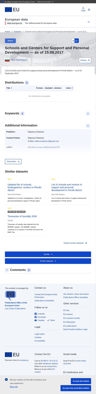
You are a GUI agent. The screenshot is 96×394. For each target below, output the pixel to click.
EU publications (70, 326)
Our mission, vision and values (76, 294)
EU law (66, 310)
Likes (68, 88)
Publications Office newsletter (75, 297)
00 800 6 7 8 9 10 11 (49, 361)
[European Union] (18, 354)
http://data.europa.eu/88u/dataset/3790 (44, 147)
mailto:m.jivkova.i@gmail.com (46, 141)
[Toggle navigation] (88, 22)
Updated (49, 88)
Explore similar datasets (75, 243)
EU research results (71, 318)
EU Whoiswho (69, 322)
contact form (52, 366)
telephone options (50, 364)
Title (8, 88)
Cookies (38, 337)
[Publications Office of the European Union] (18, 295)
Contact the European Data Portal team (46, 295)
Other (52, 320)
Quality (47, 254)
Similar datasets (46, 261)
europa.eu (24, 360)
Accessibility (40, 341)
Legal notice (40, 334)
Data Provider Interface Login (75, 329)
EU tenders (68, 314)
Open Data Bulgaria (19, 60)
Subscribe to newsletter (44, 301)
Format (39, 88)
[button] (45, 1)
